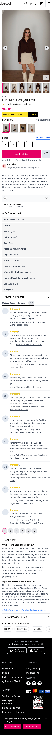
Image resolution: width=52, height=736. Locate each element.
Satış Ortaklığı (33, 668)
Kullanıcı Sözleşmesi (12, 677)
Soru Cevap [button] (33, 104)
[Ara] (25, 3)
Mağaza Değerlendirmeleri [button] (17, 303)
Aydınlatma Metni (11, 681)
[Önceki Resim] (5, 48)
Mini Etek (38, 629)
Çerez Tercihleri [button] (12, 726)
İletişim (5, 672)
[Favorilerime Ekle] (46, 154)
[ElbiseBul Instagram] (39, 683)
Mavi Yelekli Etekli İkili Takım (29, 344)
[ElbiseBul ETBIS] (38, 702)
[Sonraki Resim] (47, 48)
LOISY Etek (22, 629)
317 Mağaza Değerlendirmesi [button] (16, 104)
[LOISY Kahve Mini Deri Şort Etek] (31, 128)
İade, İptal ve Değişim (13, 712)
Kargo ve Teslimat (11, 707)
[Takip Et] (46, 198)
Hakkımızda (8, 668)
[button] (26, 213)
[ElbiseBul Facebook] (28, 683)
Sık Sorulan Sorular (11, 696)
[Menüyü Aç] (49, 3)
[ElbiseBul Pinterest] (34, 683)
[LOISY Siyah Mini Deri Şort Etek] (14, 128)
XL (29, 144)
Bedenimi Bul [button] (44, 137)
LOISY (4, 96)
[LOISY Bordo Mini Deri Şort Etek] (23, 128)
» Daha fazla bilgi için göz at (24, 610)
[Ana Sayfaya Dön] (5, 3)
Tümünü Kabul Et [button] (32, 726)
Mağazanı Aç (32, 672)
